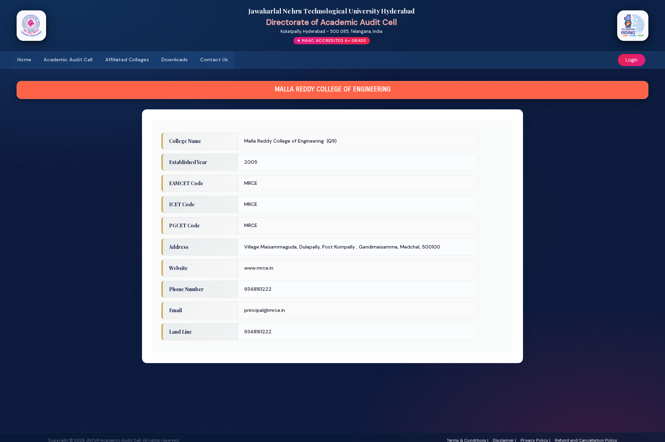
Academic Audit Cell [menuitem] (68, 59)
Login (632, 60)
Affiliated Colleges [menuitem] (127, 59)
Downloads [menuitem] (174, 59)
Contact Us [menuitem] (214, 59)
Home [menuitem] (24, 59)
